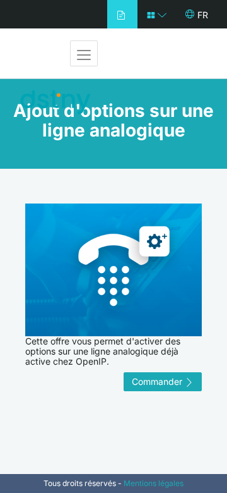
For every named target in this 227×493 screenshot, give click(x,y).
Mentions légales (153, 483)
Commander (158, 381)
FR (202, 14)
